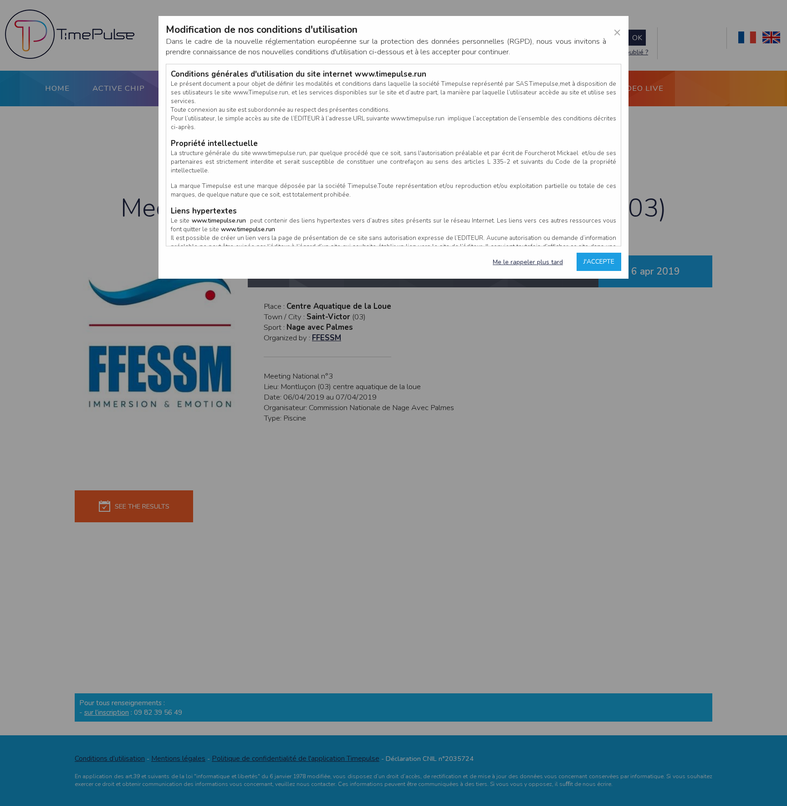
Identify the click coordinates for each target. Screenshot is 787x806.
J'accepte (598, 261)
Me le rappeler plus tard (528, 262)
